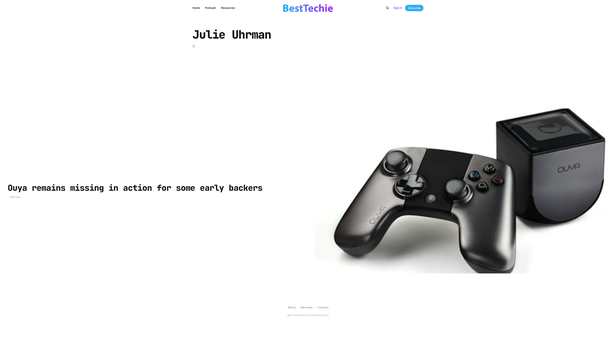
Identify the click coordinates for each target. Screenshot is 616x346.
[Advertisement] (308, 73)
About (291, 307)
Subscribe (414, 8)
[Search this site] (387, 8)
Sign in (398, 8)
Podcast (210, 8)
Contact (323, 307)
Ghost (325, 315)
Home (196, 8)
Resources (228, 8)
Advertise (306, 307)
